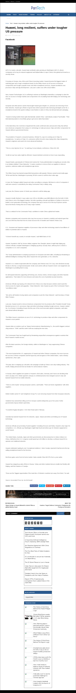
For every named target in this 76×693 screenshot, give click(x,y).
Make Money (23, 14)
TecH (14, 14)
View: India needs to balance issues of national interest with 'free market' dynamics (41, 667)
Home (7, 1)
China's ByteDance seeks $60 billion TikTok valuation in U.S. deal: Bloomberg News (41, 617)
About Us (47, 14)
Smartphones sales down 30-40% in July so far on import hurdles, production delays (41, 650)
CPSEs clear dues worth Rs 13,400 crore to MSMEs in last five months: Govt (42, 659)
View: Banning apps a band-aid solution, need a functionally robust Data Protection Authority (41, 626)
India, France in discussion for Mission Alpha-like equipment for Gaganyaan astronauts (37, 567)
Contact (18, 1)
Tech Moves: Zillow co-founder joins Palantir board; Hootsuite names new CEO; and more (37, 534)
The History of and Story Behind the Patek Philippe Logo (41, 608)
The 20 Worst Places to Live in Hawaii (37, 562)
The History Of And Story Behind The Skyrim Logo (41, 641)
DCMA (9, 18)
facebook (60, 513)
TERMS (32, 14)
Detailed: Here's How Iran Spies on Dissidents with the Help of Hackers (36, 574)
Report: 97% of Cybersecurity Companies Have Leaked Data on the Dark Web (37, 580)
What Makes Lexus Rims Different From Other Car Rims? (41, 634)
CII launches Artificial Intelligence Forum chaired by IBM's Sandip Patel (37, 541)
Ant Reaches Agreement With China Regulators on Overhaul (37, 546)
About (12, 1)
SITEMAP (56, 14)
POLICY (39, 14)
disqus (67, 513)
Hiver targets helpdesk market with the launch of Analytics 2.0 (41, 683)
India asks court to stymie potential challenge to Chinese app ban (41, 675)
